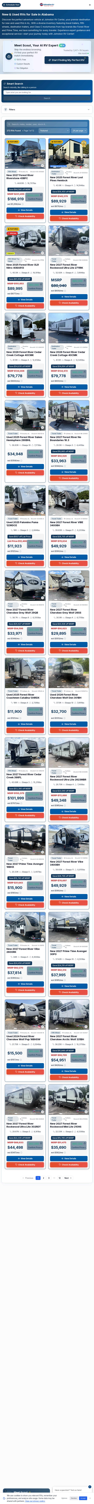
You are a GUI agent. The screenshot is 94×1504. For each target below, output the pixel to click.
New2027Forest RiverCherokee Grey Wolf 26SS (65, 611)
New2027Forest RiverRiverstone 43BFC (20, 177)
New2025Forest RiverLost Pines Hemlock (66, 179)
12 (60, 1178)
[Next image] (42, 153)
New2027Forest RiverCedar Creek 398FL (23, 776)
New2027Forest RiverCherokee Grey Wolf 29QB (22, 611)
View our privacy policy (35, 1501)
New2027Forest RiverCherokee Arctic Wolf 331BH (67, 1038)
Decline (74, 1498)
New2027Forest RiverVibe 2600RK (23, 950)
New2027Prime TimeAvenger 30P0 (68, 953)
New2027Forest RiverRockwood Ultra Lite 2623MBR (68, 778)
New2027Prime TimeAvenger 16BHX (24, 865)
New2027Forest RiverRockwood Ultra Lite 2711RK (66, 266)
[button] (47, 56)
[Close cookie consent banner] (90, 1498)
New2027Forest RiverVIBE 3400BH (66, 524)
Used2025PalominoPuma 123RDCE (22, 524)
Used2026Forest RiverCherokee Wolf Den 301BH (65, 696)
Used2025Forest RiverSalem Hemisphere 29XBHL (24, 439)
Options (64, 1498)
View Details (27, 210)
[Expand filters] (88, 109)
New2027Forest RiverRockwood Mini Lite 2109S (65, 1125)
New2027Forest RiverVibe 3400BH (66, 863)
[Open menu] (90, 5)
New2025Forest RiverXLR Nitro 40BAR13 (22, 266)
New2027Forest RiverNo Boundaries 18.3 (65, 439)
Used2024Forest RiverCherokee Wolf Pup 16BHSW (23, 1038)
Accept (83, 1498)
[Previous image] (8, 153)
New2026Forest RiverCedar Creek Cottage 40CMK (24, 354)
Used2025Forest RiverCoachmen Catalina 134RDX (22, 696)
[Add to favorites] (42, 165)
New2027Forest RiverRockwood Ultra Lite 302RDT (23, 1125)
